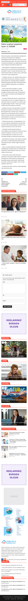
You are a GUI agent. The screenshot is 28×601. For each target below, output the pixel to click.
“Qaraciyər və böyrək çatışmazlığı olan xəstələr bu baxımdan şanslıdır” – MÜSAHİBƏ (18, 441)
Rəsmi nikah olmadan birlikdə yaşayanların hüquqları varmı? (13, 423)
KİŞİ (7, 24)
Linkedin (24, 172)
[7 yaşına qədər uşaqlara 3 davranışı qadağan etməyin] (14, 253)
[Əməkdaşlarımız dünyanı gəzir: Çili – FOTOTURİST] (14, 394)
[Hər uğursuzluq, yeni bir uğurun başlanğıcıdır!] (14, 202)
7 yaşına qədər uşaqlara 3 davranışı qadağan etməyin (13, 567)
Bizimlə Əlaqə (20, 598)
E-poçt (4, 300)
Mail (16, 174)
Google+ (17, 172)
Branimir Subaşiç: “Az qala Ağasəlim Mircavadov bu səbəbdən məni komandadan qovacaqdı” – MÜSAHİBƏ (12, 354)
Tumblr (4, 174)
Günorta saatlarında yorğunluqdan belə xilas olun (12, 565)
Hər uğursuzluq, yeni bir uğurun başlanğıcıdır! (13, 211)
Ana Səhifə (3, 24)
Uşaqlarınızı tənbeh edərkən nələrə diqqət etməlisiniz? (5, 183)
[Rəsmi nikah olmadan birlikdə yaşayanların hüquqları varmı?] (14, 417)
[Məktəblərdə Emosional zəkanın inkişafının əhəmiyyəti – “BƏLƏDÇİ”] (4, 455)
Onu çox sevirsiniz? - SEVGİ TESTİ (23, 182)
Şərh (4, 282)
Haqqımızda (13, 598)
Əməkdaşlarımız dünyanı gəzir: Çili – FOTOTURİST (12, 400)
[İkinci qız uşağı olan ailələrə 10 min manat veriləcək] (4, 448)
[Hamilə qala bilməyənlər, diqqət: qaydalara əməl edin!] (4, 434)
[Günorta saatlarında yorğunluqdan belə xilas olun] (14, 228)
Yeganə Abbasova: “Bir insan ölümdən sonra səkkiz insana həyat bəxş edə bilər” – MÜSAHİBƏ (13, 377)
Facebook (5, 172)
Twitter (11, 172)
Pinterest (10, 174)
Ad (4, 295)
